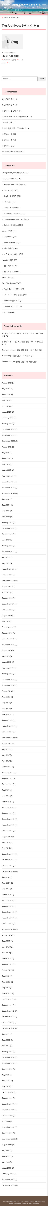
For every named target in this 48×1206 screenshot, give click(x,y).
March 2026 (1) (8, 412)
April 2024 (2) (7, 517)
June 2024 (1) (7, 505)
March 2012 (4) (8, 993)
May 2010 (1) (7, 1086)
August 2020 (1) (8, 615)
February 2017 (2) (9, 772)
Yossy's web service (33, 1203)
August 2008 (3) (8, 1145)
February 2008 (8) (9, 1174)
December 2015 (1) (9, 819)
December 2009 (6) (9, 1104)
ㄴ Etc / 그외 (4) (8, 202)
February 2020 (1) (9, 627)
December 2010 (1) (9, 1057)
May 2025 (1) (7, 464)
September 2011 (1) (9, 1028)
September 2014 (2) (10, 871)
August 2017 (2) (8, 743)
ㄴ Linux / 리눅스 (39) (10, 208)
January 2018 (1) (8, 720)
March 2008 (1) (8, 1168)
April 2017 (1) (7, 761)
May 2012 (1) (7, 988)
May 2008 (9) (7, 1162)
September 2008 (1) (10, 1139)
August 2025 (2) (8, 447)
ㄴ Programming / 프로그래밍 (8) (14, 219)
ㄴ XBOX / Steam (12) (10, 242)
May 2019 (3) (7, 656)
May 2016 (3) (7, 796)
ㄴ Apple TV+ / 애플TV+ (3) (12, 289)
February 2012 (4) (9, 999)
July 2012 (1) (7, 976)
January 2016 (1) (8, 813)
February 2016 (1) (9, 807)
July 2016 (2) (7, 790)
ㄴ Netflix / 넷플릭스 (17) (11, 301)
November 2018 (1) (9, 685)
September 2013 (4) (10, 929)
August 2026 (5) (8, 383)
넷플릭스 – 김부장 (9, 140)
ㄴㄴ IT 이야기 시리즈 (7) (11, 254)
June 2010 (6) (7, 1081)
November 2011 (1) (9, 1017)
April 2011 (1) (7, 1046)
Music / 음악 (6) (8, 277)
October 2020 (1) (8, 610)
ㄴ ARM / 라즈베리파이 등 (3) (13, 184)
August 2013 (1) (8, 935)
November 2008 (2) (9, 1127)
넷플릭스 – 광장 (8, 146)
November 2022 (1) (9, 552)
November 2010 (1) (9, 1063)
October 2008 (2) (8, 1133)
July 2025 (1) (7, 453)
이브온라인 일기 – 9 (9, 99)
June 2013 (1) (7, 941)
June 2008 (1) (7, 1156)
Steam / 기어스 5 (8, 122)
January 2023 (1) (8, 546)
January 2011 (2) (8, 1052)
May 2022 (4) (7, 563)
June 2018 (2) (7, 697)
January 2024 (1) (8, 523)
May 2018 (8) (7, 703)
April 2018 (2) (7, 709)
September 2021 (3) (10, 581)
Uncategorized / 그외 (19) (12, 306)
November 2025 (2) (9, 435)
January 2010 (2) (8, 1098)
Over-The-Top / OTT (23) (12, 283)
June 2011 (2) (7, 1040)
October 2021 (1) (8, 575)
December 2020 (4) (9, 604)
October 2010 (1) (8, 1069)
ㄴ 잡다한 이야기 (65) (10, 272)
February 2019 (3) (9, 668)
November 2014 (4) (9, 860)
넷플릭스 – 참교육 (9, 134)
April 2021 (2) (7, 592)
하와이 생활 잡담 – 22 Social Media (15, 128)
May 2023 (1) (7, 540)
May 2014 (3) (7, 889)
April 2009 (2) (7, 1121)
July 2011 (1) (7, 1034)
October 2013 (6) (8, 924)
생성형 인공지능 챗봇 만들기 (26, 362)
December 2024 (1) (9, 482)
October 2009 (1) (8, 1116)
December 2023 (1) (9, 528)
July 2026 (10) (7, 389)
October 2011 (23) (9, 1023)
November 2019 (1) (9, 645)
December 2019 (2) (9, 639)
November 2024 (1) (9, 488)
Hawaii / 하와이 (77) (9, 260)
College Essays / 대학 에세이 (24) (15, 173)
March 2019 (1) (8, 662)
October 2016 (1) (8, 784)
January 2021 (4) (8, 598)
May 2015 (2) (7, 842)
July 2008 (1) (7, 1150)
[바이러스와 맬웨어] (12, 42)
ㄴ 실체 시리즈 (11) (9, 266)
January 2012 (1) (8, 1005)
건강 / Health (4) (8, 312)
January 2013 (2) (8, 964)
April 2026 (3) (7, 406)
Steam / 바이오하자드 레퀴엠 (13, 151)
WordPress (18, 1203)
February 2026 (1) (9, 418)
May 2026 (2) (7, 400)
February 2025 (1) (9, 476)
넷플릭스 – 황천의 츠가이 (12, 111)
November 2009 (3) (9, 1110)
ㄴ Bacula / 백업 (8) (9, 190)
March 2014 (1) (8, 895)
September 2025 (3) (10, 441)
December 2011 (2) (9, 1011)
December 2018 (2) (9, 679)
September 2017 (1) (10, 738)
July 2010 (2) (7, 1075)
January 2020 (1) (8, 633)
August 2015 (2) (8, 836)
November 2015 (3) (9, 825)
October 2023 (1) (8, 534)
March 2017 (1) (8, 767)
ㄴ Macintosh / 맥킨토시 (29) (13, 213)
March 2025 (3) (8, 470)
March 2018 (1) (8, 714)
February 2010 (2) (9, 1092)
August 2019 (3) (8, 650)
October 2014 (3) (8, 866)
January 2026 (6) (8, 424)
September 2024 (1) (10, 493)
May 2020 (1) (7, 621)
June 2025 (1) (7, 458)
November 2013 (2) (9, 918)
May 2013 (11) (7, 947)
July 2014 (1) (7, 877)
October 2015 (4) (8, 831)
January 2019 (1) (8, 674)
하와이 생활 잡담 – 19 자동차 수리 (28, 350)
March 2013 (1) (8, 959)
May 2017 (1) (7, 755)
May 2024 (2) (7, 511)
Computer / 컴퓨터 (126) (11, 178)
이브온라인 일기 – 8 (9, 105)
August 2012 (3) (8, 970)
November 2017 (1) (9, 726)
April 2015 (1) (7, 848)
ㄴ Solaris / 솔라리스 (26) (11, 225)
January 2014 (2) (8, 906)
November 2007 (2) (9, 1180)
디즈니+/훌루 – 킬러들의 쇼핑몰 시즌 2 (17, 117)
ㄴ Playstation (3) (8, 237)
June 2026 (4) (7, 395)
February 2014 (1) (9, 900)
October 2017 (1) (8, 732)
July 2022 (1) (7, 557)
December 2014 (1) (9, 854)
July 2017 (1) (7, 749)
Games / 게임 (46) (9, 231)
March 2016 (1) (8, 802)
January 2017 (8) (8, 778)
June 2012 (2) (7, 982)
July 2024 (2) (7, 499)
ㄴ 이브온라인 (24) (9, 248)
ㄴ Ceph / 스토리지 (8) (10, 196)
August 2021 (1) (8, 586)
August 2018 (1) (8, 691)
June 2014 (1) (7, 883)
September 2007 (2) (10, 1185)
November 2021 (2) (9, 569)
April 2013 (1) (7, 953)
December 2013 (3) (9, 912)
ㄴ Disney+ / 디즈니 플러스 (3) (13, 295)
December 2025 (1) (9, 429)
